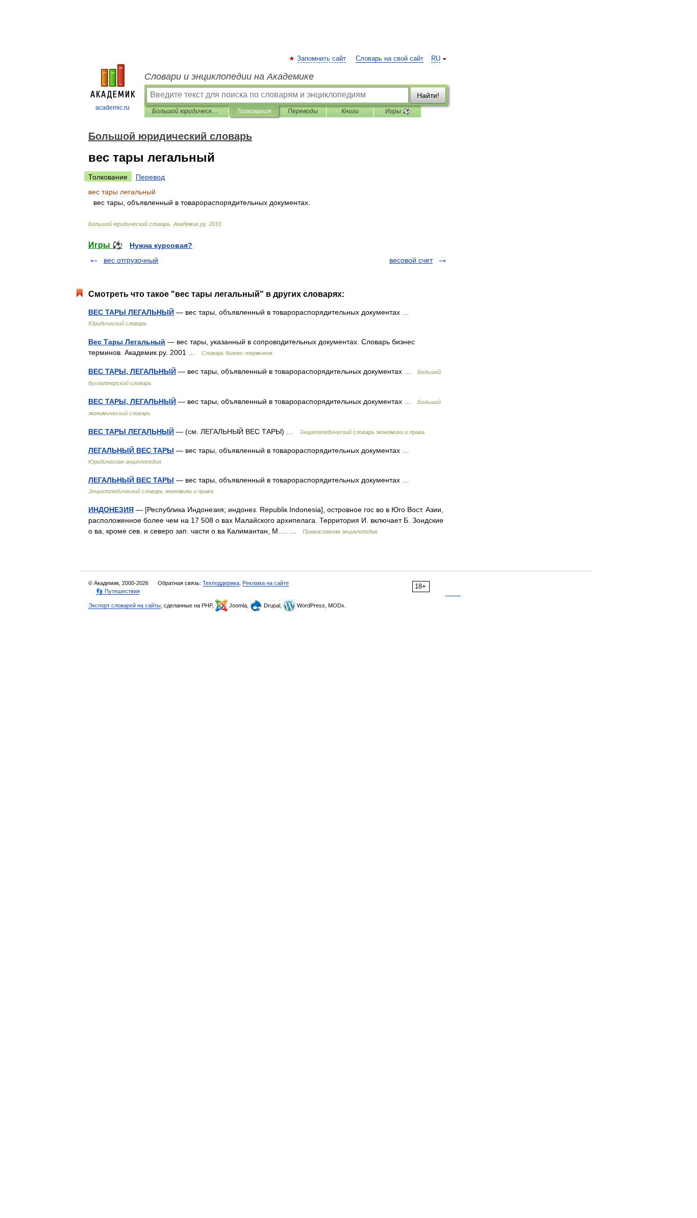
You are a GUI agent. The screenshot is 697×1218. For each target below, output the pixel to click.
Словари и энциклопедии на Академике (229, 76)
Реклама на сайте (265, 583)
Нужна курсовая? (161, 245)
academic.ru (112, 107)
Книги (350, 111)
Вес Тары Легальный (126, 342)
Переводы (303, 111)
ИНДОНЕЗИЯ (111, 509)
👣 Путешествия (118, 591)
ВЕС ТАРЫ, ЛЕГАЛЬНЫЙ (132, 371)
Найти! (428, 95)
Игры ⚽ (397, 111)
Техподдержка (221, 583)
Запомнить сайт (322, 58)
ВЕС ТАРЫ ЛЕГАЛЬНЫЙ (131, 312)
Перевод (150, 177)
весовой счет (411, 260)
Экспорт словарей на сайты (124, 605)
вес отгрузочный (131, 260)
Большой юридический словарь (186, 111)
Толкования (254, 111)
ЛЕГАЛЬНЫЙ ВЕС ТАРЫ (131, 450)
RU (435, 58)
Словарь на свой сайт (390, 58)
